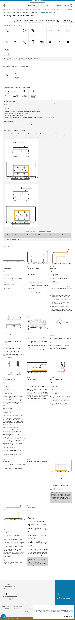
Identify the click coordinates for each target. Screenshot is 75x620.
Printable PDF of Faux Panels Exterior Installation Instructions (57, 25)
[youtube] (13, 599)
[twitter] (9, 599)
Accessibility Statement (18, 606)
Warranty (3, 610)
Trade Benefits (16, 608)
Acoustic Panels (36, 9)
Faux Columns (20, 9)
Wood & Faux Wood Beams (9, 9)
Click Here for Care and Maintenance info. (12, 239)
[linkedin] (11, 599)
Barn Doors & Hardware (29, 611)
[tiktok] (14, 599)
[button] (3, 616)
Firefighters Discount (17, 611)
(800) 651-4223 (7, 583)
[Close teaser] (6, 614)
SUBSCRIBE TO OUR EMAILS (37, 0)
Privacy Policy (16, 602)
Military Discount (17, 610)
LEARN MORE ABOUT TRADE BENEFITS (37, 2)
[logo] (7, 5)
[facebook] (7, 599)
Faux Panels (28, 9)
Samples (53, 9)
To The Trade (59, 5)
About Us (3, 602)
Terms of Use (4, 611)
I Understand (67, 616)
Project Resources (68, 9)
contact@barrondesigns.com (10, 586)
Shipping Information (6, 608)
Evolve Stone (46, 9)
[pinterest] (3, 599)
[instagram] (5, 599)
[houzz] (16, 599)
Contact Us (16, 604)
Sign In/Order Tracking (6, 604)
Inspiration (59, 9)
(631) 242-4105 (7, 584)
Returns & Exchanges (6, 606)
